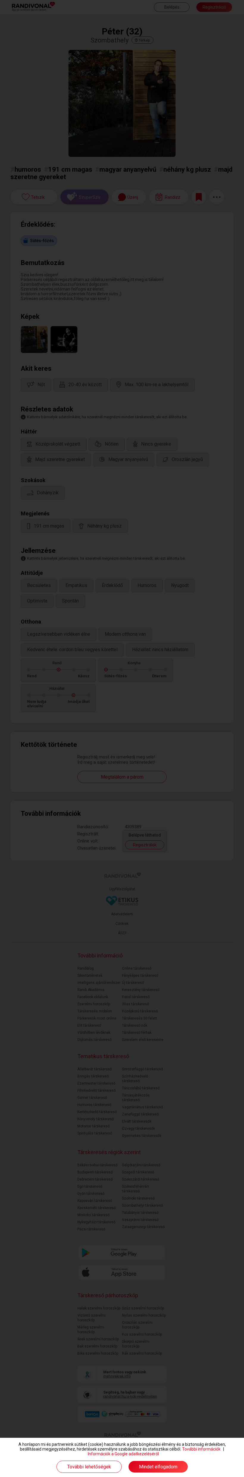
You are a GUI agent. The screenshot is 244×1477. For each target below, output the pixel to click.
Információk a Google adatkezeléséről (123, 1453)
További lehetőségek (89, 1467)
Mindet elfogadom (158, 1467)
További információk (201, 1449)
